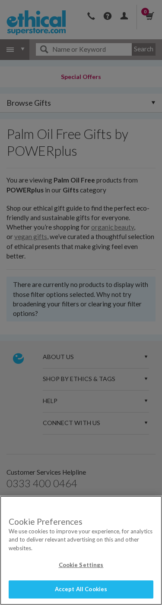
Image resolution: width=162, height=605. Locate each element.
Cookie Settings (81, 564)
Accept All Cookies (81, 589)
